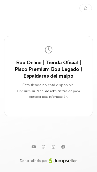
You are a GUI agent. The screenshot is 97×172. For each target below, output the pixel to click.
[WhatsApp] (43, 147)
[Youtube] (34, 147)
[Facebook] (63, 147)
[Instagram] (53, 147)
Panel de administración (54, 91)
